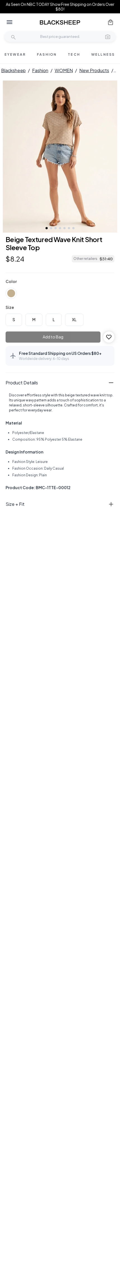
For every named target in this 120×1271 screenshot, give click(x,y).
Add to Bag (53, 336)
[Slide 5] (64, 228)
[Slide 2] (51, 228)
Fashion (40, 70)
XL (74, 319)
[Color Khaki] (11, 293)
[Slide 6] (69, 228)
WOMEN (64, 70)
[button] (107, 36)
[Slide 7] (73, 228)
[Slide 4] (60, 228)
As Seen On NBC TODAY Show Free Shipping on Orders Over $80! (60, 6)
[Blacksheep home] (60, 22)
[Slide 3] (55, 228)
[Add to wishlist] (108, 337)
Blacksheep (13, 70)
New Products (94, 70)
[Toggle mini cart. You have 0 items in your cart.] (110, 22)
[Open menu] (9, 22)
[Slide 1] (46, 228)
